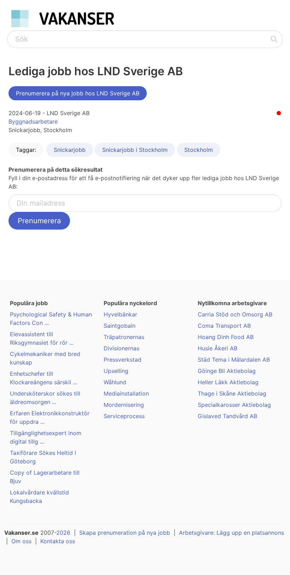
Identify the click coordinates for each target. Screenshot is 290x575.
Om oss (21, 541)
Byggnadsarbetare (33, 121)
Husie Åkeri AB (217, 348)
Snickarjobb (70, 149)
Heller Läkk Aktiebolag (228, 382)
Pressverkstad (122, 359)
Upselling (116, 370)
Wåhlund (115, 382)
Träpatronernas (124, 336)
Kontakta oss (57, 541)
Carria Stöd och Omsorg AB (235, 314)
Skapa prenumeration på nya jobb (124, 532)
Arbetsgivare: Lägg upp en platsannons (231, 532)
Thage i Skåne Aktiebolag (232, 393)
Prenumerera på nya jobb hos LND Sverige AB (77, 93)
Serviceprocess (124, 416)
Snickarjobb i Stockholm (135, 149)
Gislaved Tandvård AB (227, 416)
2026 (63, 532)
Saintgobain (119, 325)
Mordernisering (124, 404)
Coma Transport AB (224, 325)
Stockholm (198, 149)
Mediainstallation (126, 393)
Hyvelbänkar (120, 314)
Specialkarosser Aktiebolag (234, 404)
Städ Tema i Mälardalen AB (234, 359)
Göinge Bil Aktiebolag (227, 370)
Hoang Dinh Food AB (226, 336)
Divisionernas (121, 348)
